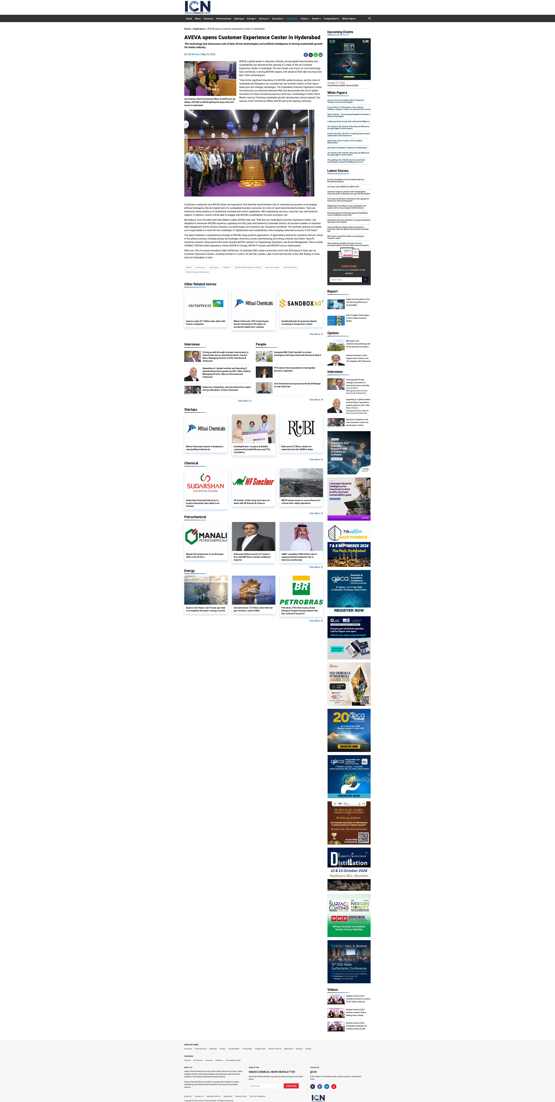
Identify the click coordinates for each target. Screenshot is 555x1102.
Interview (209, 1060)
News (198, 18)
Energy (251, 18)
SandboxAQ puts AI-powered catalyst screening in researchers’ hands (299, 322)
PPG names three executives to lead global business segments (294, 369)
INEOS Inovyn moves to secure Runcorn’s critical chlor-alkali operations (300, 501)
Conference (198, 1060)
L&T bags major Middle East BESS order (343, 187)
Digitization (292, 18)
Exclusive (277, 18)
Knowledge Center (233, 1060)
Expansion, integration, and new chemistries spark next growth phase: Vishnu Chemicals (226, 388)
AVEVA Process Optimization (197, 272)
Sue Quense (200, 267)
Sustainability (234, 1049)
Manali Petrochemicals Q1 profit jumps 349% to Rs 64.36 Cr (204, 555)
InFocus (263, 18)
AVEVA (189, 267)
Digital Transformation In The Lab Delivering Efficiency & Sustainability (358, 302)
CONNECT (227, 267)
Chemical (208, 18)
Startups (299, 1049)
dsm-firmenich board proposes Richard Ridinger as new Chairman (297, 385)
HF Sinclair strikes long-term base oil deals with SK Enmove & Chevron (252, 501)
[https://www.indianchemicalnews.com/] (325, 1098)
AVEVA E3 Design (272, 267)
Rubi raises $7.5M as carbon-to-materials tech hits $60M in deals (297, 448)
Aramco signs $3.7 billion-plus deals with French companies (205, 322)
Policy (304, 18)
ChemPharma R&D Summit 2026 (342, 84)
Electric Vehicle (275, 1049)
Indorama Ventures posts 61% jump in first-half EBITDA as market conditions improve (252, 557)
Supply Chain (260, 1049)
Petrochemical (223, 18)
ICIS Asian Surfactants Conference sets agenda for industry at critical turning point (348, 200)
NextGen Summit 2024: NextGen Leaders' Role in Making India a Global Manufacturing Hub (356, 1013)
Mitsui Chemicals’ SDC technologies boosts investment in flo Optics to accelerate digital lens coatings (251, 324)
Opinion (187, 1060)
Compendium (331, 18)
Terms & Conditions (257, 1096)
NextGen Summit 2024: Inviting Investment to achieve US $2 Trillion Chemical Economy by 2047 (358, 999)
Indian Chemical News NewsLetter (272, 1071)
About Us (188, 1096)
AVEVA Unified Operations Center (248, 267)
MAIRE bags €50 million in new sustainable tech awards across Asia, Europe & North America (346, 207)
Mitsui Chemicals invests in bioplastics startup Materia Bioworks (204, 448)
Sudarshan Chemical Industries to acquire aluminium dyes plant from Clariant (202, 503)
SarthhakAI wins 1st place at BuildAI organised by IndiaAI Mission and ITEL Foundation (252, 449)
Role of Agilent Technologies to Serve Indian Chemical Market (357, 318)
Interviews (192, 344)
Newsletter (228, 1096)
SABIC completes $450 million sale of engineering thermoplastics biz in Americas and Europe (299, 557)
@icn (313, 1071)
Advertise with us (214, 1096)
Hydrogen (239, 18)
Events (315, 18)
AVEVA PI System (290, 267)
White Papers (349, 18)
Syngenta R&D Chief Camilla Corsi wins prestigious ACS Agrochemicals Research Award (297, 353)
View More (315, 334)
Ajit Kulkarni (214, 267)
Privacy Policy (241, 1096)
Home (189, 18)
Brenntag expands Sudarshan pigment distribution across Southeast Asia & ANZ (347, 214)
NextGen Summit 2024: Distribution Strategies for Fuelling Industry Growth (356, 1026)
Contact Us (199, 1096)
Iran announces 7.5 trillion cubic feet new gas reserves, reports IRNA (253, 609)
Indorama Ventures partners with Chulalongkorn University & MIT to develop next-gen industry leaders (348, 193)
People (261, 344)
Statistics (219, 1060)
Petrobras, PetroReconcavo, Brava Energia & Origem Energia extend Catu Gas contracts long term (299, 611)
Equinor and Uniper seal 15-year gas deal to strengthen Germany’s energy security (205, 609)
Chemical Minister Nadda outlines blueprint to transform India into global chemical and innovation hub (348, 229)
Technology (247, 1049)
